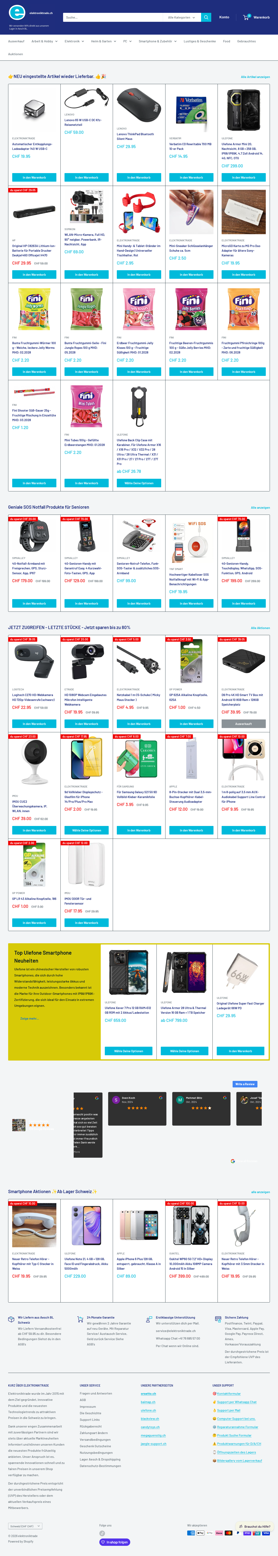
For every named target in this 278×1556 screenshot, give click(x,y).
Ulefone (227, 138)
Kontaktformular (229, 1393)
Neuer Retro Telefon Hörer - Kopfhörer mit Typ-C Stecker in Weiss (33, 1263)
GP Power (175, 689)
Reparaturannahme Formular (237, 1427)
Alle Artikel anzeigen (256, 77)
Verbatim (175, 138)
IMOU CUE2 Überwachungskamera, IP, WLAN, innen (29, 806)
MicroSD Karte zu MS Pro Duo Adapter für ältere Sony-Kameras (241, 250)
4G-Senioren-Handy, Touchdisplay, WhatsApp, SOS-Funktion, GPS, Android (242, 568)
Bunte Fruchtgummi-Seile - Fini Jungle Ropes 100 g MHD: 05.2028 (85, 347)
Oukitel (174, 1253)
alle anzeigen (261, 1192)
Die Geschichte (90, 1413)
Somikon (70, 229)
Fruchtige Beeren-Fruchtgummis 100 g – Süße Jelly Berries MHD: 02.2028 (191, 347)
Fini (14, 337)
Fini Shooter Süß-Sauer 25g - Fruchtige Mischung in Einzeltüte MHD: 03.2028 (34, 415)
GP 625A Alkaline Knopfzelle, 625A (188, 697)
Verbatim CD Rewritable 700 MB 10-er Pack (190, 146)
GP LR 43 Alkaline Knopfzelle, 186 (34, 898)
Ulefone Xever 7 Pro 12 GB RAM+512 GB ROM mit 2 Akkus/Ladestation (128, 1010)
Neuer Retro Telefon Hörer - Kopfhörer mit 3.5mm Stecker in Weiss (243, 1263)
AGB (83, 1400)
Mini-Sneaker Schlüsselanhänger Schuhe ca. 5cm (191, 248)
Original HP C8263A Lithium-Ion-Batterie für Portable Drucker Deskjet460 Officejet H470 (34, 250)
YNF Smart (176, 569)
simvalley (18, 558)
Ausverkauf (16, 41)
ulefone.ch (148, 1410)
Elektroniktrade (128, 689)
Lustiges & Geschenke (200, 41)
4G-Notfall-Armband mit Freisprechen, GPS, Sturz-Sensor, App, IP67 (29, 568)
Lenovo (69, 114)
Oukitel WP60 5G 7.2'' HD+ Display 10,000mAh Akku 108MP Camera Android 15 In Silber (191, 1263)
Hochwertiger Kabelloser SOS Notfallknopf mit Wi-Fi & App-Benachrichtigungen (189, 579)
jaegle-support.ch (153, 1443)
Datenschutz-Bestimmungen (100, 1466)
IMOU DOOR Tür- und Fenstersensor (78, 901)
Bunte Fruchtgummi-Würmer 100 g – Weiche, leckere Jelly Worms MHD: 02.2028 (34, 347)
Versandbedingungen (95, 1439)
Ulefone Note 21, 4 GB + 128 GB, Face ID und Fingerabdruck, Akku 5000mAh (86, 1263)
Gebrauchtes (246, 41)
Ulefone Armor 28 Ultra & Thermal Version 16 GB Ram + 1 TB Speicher (183, 1010)
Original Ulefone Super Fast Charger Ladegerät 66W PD (240, 1005)
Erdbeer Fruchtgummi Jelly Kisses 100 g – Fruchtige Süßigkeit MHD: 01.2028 (135, 347)
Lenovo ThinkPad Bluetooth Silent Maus (135, 136)
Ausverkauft (243, 724)
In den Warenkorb (34, 177)
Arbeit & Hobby (42, 41)
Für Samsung (125, 786)
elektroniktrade (23, 138)
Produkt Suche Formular (234, 1435)
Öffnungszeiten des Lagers (236, 1452)
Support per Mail (228, 1410)
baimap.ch (148, 1402)
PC (125, 41)
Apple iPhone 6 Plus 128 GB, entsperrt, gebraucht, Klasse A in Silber (139, 1263)
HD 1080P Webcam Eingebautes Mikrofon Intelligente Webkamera (85, 699)
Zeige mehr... (29, 1018)
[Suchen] (206, 17)
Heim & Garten (101, 41)
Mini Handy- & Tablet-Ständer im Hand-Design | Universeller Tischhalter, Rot (138, 250)
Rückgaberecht (91, 1426)
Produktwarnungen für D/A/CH (239, 1443)
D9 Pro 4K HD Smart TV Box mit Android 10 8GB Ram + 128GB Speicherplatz (242, 699)
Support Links (90, 1419)
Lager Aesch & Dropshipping (100, 1459)
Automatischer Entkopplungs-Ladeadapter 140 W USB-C (32, 146)
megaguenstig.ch (153, 1435)
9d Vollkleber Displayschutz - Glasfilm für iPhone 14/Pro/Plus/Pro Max (84, 796)
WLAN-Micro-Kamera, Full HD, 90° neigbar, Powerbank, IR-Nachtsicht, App (85, 239)
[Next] (270, 563)
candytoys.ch (150, 1427)
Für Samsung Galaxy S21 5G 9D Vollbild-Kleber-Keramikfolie (137, 794)
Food (226, 41)
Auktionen (15, 54)
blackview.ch (150, 1418)
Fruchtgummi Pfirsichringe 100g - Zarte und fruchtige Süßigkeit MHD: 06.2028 (243, 347)
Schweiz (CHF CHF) (21, 1526)
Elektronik (72, 41)
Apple (121, 1253)
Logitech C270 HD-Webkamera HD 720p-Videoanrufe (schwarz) (33, 697)
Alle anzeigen (261, 507)
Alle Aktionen (261, 628)
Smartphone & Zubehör (155, 41)
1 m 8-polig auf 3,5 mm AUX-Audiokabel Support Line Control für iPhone (243, 796)
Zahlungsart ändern (94, 1433)
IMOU (15, 795)
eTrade (69, 689)
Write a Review (245, 1084)
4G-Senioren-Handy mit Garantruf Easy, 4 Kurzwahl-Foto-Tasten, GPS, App (83, 568)
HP (13, 240)
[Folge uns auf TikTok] (102, 1533)
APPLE (173, 786)
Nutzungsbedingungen (96, 1452)
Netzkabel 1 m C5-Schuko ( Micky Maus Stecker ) (138, 697)
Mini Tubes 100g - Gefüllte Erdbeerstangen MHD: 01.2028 (85, 442)
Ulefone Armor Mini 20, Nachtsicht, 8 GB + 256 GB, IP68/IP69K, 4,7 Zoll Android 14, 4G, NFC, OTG (242, 151)
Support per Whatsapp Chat (237, 1402)
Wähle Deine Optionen (139, 483)
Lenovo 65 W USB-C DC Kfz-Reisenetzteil (83, 122)
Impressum (88, 1406)
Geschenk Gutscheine (95, 1446)
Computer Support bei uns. (236, 1418)
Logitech (18, 689)
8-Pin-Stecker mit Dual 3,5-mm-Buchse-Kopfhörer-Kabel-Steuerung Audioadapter (190, 796)
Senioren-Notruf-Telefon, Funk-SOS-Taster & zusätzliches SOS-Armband (138, 568)
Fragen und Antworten (96, 1393)
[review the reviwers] (127, 1098)
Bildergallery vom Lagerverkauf (239, 1460)
